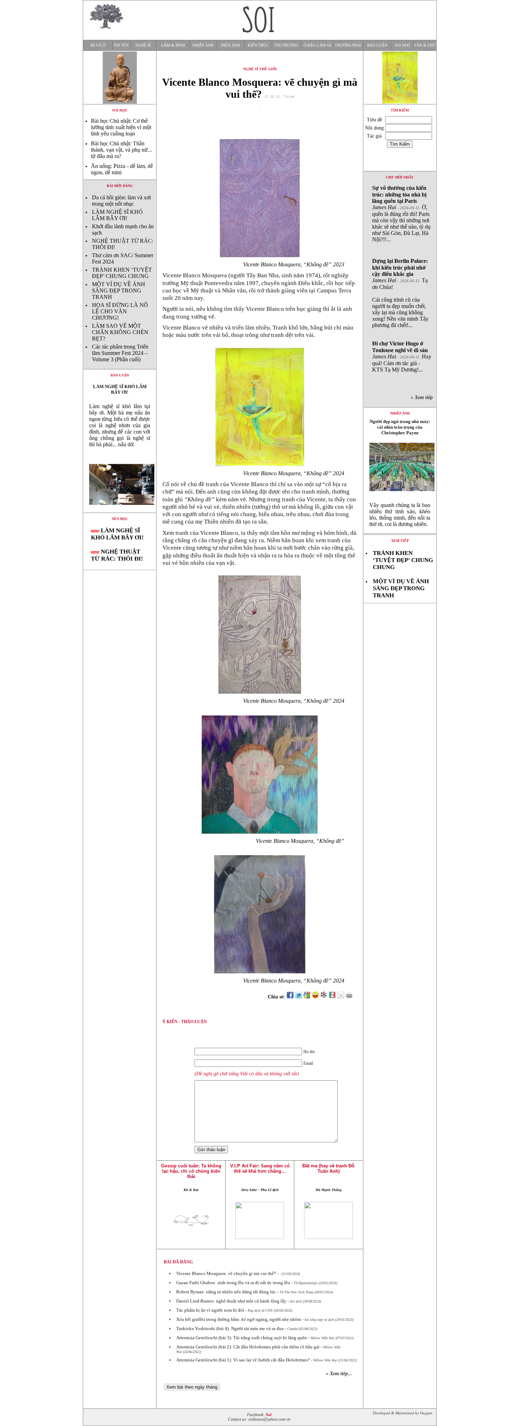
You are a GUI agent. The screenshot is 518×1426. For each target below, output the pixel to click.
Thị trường (286, 45)
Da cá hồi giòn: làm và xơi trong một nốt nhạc (121, 200)
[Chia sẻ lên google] (306, 996)
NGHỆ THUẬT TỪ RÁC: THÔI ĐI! (117, 555)
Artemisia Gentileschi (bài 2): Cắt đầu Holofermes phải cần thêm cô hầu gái (248, 1346)
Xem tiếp (400, 541)
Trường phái (348, 45)
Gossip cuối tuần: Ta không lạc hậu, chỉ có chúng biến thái (191, 1171)
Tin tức (121, 45)
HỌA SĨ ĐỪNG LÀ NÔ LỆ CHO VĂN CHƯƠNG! (120, 311)
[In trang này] (350, 996)
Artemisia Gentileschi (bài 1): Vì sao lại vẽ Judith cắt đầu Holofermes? (243, 1359)
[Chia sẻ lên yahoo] (315, 996)
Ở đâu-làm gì (317, 45)
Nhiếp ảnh (203, 45)
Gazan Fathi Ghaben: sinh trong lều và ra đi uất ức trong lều (233, 1282)
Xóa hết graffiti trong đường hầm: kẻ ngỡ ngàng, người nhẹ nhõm (238, 1319)
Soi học (402, 45)
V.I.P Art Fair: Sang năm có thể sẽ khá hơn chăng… (260, 1168)
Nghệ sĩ (143, 45)
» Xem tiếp (423, 397)
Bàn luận (377, 45)
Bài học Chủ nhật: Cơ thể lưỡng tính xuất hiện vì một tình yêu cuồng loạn (121, 127)
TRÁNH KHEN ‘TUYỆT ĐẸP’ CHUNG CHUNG (122, 273)
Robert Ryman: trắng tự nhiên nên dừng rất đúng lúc (226, 1291)
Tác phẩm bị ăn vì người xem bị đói (210, 1310)
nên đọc (120, 519)
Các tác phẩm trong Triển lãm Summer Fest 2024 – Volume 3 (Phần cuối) (120, 353)
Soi (268, 1415)
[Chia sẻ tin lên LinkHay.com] (323, 996)
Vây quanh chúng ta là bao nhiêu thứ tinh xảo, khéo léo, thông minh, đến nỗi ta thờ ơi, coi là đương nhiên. (399, 514)
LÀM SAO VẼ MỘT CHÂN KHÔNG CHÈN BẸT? (120, 332)
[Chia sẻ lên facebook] (290, 996)
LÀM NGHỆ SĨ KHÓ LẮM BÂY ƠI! (117, 215)
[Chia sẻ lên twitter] (298, 996)
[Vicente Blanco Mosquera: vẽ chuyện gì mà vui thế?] (119, 510)
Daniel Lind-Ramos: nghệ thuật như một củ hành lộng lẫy (231, 1301)
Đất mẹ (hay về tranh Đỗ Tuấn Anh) (328, 1168)
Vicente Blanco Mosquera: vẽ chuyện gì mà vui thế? (226, 1273)
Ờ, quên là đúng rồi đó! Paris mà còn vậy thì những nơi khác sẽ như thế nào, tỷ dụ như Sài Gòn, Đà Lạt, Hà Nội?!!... (401, 213)
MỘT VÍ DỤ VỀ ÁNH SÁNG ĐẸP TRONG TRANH (118, 290)
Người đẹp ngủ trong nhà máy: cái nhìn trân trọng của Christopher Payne (400, 427)
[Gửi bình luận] (340, 996)
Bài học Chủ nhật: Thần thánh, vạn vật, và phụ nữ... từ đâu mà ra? (121, 149)
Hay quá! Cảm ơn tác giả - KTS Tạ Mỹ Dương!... (401, 356)
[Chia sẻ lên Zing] (332, 996)
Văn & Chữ (425, 45)
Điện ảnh (230, 45)
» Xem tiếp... (339, 1373)
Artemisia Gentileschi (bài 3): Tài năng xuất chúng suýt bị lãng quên (241, 1337)
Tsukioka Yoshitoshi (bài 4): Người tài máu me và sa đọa (230, 1328)
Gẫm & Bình (173, 45)
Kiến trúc (258, 45)
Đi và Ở (98, 45)
